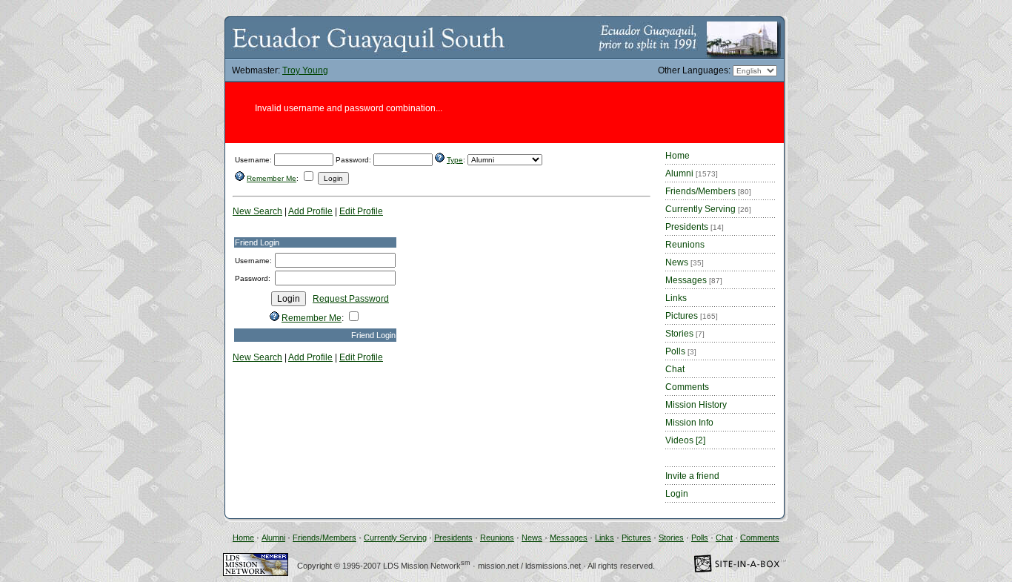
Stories (685, 333)
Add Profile (310, 211)
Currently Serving (708, 209)
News (684, 262)
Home (677, 156)
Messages (693, 280)
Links (676, 298)
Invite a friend (692, 476)
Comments (687, 387)
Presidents (694, 227)
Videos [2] (685, 440)
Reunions (685, 244)
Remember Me (271, 178)
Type (455, 160)
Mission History (696, 405)
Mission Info (689, 422)
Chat (675, 369)
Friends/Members (708, 191)
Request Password (351, 299)
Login (676, 494)
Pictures (691, 316)
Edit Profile (361, 211)
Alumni (691, 173)
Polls (680, 351)
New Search (257, 211)
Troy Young (305, 70)
